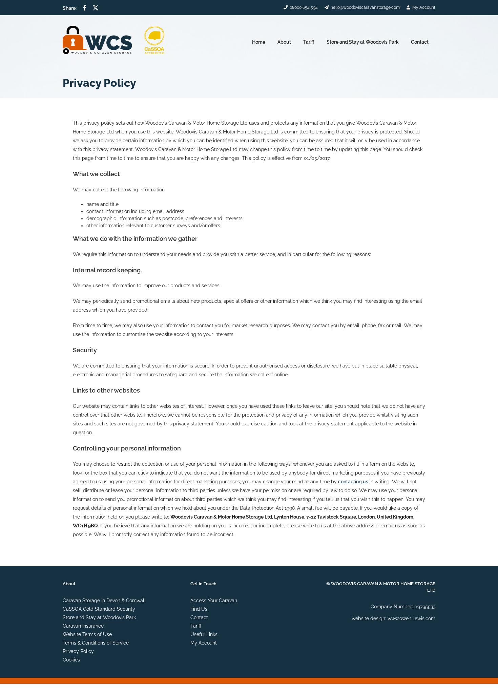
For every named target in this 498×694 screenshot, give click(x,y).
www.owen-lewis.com (411, 618)
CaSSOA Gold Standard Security (99, 609)
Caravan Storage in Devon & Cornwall (104, 600)
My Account (203, 643)
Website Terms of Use (87, 634)
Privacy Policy (78, 651)
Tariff (195, 626)
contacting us (353, 481)
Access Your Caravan (213, 600)
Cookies (71, 660)
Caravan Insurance (83, 626)
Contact (199, 617)
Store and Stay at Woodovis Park (99, 617)
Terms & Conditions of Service (96, 643)
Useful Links (203, 634)
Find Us (198, 609)
